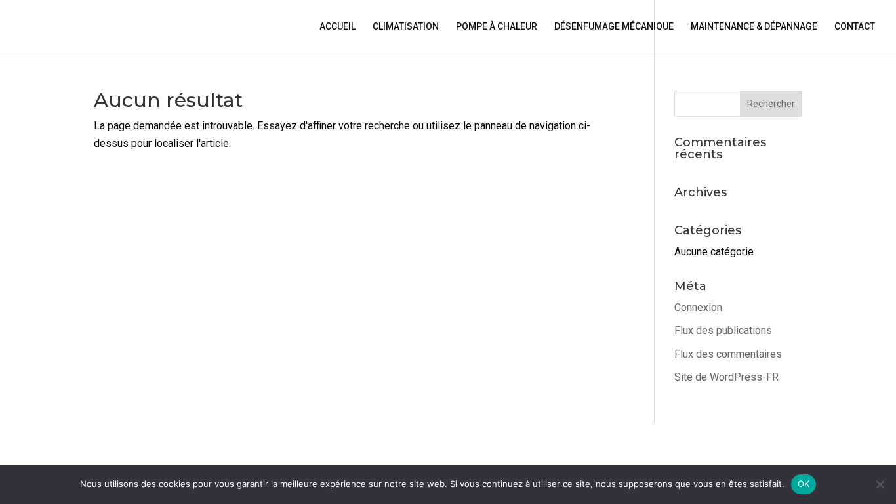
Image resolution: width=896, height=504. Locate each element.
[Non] (879, 484)
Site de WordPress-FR (726, 377)
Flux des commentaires (728, 354)
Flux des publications (723, 330)
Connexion (698, 307)
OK (804, 483)
